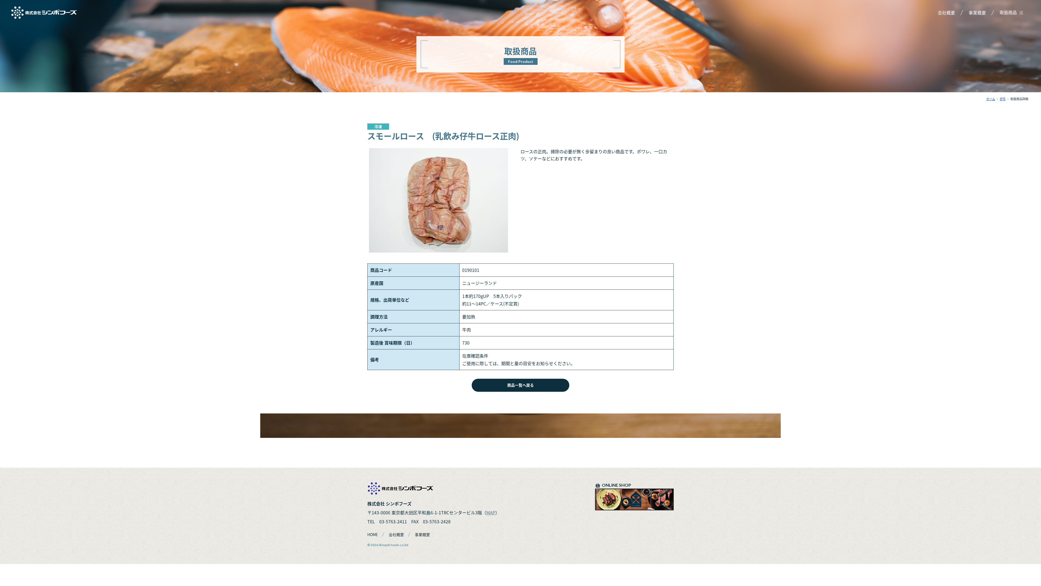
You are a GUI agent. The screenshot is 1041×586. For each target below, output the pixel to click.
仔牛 (1003, 99)
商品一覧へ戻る (520, 385)
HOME (372, 534)
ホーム (990, 99)
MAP (490, 512)
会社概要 (946, 12)
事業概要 (977, 12)
